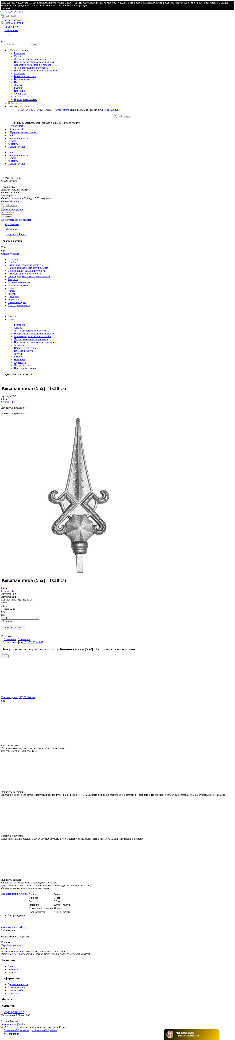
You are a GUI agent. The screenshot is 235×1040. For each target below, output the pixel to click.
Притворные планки (25, 368)
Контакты (13, 143)
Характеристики (10, 893)
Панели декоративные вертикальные (34, 333)
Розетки (18, 356)
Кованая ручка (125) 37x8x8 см (18, 697)
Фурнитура (20, 362)
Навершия (19, 359)
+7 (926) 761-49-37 (27, 109)
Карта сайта (14, 993)
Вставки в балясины (25, 348)
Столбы (18, 327)
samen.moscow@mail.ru (13, 1024)
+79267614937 (62, 109)
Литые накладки (23, 365)
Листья (18, 353)
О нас (11, 135)
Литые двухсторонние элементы (32, 330)
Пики (11, 319)
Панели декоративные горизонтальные (35, 342)
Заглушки (19, 345)
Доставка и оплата (18, 138)
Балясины (19, 324)
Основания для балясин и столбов (32, 336)
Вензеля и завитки (24, 350)
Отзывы (23, 893)
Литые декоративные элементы (31, 339)
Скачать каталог (16, 146)
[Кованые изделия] (12, 951)
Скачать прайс (15, 990)
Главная (12, 316)
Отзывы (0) (7, 402)
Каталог (12, 141)
